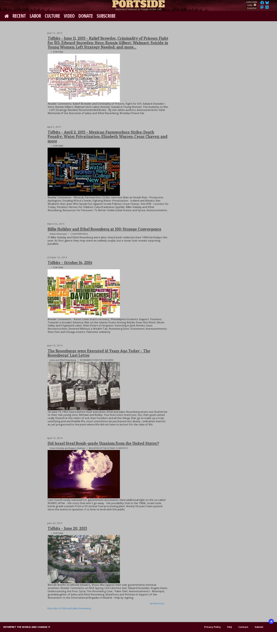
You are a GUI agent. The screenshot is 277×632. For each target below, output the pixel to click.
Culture (52, 16)
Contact (243, 626)
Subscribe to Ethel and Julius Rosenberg (69, 608)
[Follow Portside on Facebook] (262, 3)
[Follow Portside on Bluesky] (267, 3)
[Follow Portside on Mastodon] (262, 8)
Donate (85, 16)
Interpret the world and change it (26, 626)
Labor (35, 16)
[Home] (138, 3)
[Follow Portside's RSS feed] (267, 8)
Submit (259, 626)
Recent (19, 16)
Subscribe (106, 16)
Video (69, 16)
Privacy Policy (212, 626)
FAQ (229, 626)
